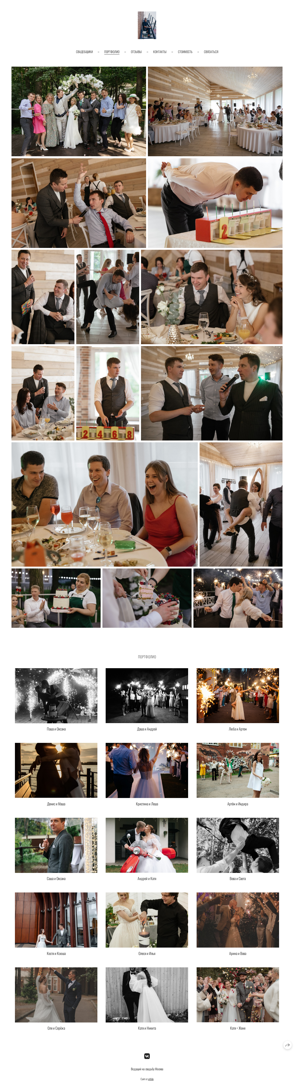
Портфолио (111, 51)
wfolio (151, 1079)
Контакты (160, 51)
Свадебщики (84, 51)
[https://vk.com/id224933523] (147, 1055)
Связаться (211, 51)
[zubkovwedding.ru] (147, 25)
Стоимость (185, 51)
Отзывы (136, 51)
